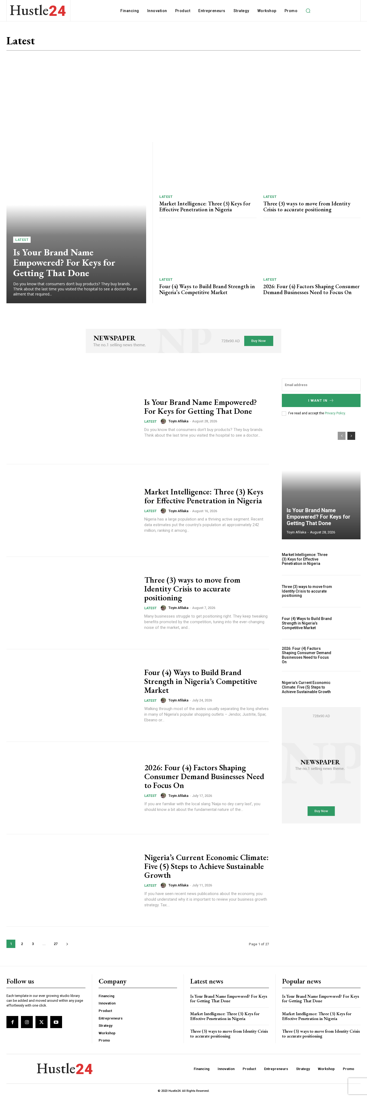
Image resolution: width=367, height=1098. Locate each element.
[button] (308, 11)
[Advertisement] (183, 96)
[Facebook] (12, 1022)
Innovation (287, 43)
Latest (309, 43)
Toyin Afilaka (178, 421)
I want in (318, 400)
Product (329, 43)
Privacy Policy (335, 413)
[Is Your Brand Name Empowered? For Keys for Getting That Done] (76, 222)
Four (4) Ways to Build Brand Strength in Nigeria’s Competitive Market (207, 289)
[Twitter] (41, 1022)
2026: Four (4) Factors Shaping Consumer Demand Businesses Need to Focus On (311, 289)
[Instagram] (27, 1022)
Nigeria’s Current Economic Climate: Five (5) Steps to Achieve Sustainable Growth (206, 866)
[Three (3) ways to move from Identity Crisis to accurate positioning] (312, 166)
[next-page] (67, 944)
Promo (348, 43)
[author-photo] (164, 421)
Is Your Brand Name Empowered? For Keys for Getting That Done (64, 262)
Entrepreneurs (232, 43)
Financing (261, 43)
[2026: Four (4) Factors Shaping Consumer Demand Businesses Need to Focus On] (312, 249)
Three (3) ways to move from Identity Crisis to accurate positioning (306, 206)
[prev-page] (342, 436)
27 (55, 944)
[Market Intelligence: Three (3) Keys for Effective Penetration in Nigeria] (208, 166)
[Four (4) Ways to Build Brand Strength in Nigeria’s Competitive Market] (208, 249)
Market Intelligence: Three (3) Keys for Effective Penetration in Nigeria (204, 206)
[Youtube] (56, 1022)
